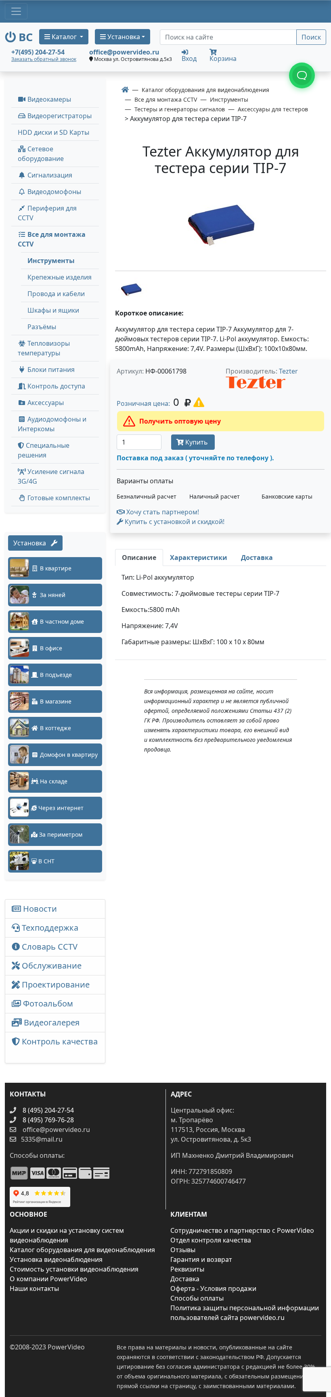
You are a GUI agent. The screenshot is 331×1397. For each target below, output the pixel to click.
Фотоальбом (47, 1003)
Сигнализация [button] (49, 175)
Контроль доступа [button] (55, 386)
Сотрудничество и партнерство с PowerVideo (242, 1230)
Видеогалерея (51, 1022)
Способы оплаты (197, 1298)
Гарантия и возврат (201, 1259)
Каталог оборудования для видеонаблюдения (82, 1249)
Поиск (311, 37)
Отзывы (182, 1249)
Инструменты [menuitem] (51, 260)
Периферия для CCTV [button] (47, 213)
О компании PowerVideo (48, 1278)
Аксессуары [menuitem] (45, 402)
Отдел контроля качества (210, 1240)
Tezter (288, 371)
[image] (220, 225)
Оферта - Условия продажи (213, 1288)
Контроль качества (55, 1047)
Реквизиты (187, 1269)
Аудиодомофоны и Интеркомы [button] (52, 424)
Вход (189, 58)
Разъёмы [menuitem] (41, 326)
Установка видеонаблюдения (56, 1259)
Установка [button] (123, 36)
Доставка (184, 1278)
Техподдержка (49, 927)
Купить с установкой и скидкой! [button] (173, 521)
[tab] (139, 557)
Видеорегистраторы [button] (59, 115)
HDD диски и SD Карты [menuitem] (53, 132)
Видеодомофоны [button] (53, 191)
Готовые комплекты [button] (58, 497)
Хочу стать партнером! (162, 511)
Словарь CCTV (49, 946)
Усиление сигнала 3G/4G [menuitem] (51, 476)
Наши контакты (34, 1288)
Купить (196, 442)
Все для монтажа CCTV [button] (52, 239)
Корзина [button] (223, 58)
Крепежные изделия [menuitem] (59, 277)
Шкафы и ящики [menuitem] (53, 310)
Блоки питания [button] (50, 369)
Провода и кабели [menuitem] (56, 293)
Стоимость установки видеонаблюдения (74, 1269)
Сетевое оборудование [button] (41, 153)
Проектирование (55, 984)
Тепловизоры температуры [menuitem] (44, 348)
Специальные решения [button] (43, 450)
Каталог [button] (64, 36)
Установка (32, 543)
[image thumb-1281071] (131, 288)
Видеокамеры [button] (48, 99)
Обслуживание (51, 965)
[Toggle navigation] (16, 11)
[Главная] (125, 89)
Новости (39, 908)
